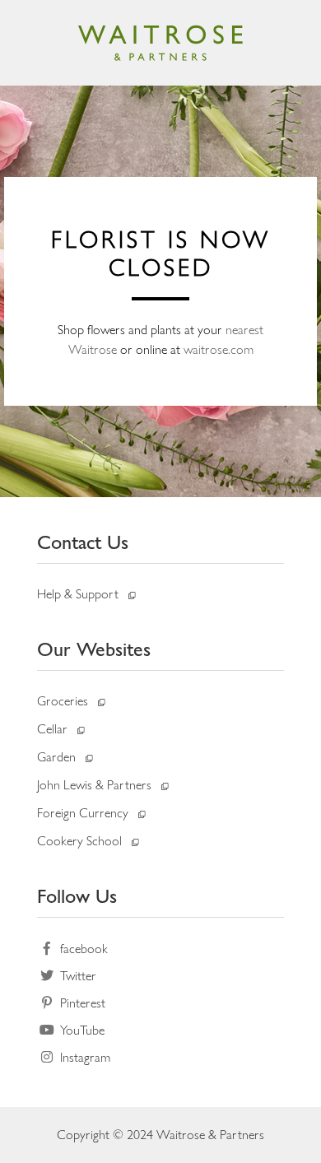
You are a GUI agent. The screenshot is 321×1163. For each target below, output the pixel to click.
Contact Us (82, 542)
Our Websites (94, 649)
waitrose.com (219, 349)
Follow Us (77, 896)
